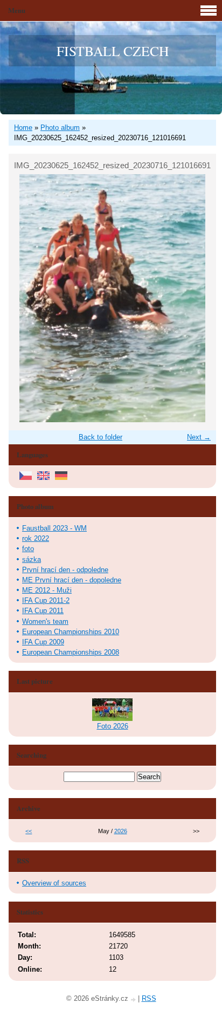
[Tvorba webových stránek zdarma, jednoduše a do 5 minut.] (134, 999)
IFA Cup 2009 (43, 642)
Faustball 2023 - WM (54, 528)
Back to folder (100, 437)
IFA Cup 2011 (43, 611)
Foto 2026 (112, 726)
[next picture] (198, 298)
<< (28, 831)
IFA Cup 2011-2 (46, 600)
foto (28, 549)
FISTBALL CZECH (113, 51)
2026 (120, 831)
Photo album (60, 127)
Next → (199, 437)
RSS (149, 998)
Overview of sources (54, 883)
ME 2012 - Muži (47, 590)
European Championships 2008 (70, 652)
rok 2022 (35, 538)
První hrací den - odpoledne (65, 570)
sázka (31, 559)
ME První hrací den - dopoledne (71, 580)
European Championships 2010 (70, 632)
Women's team (45, 621)
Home (23, 127)
